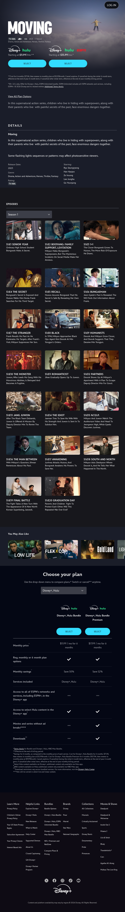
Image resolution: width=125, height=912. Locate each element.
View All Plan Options (19, 96)
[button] (34, 804)
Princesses (86, 853)
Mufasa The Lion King (108, 870)
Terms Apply (19, 749)
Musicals (85, 815)
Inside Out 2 (105, 825)
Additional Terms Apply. (54, 87)
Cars (102, 857)
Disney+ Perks (31, 815)
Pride (84, 847)
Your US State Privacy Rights (15, 826)
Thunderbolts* (106, 850)
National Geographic (71, 834)
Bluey (102, 844)
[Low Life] (24, 549)
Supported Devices (33, 841)
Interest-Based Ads (14, 847)
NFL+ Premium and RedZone (51, 842)
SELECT (27, 63)
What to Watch (31, 828)
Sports (84, 828)
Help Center (30, 834)
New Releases (31, 821)
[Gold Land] (97, 549)
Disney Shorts (87, 834)
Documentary (87, 841)
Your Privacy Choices (15, 841)
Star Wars (67, 828)
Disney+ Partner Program (32, 868)
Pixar (65, 815)
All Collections (87, 809)
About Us (29, 847)
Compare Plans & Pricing (51, 852)
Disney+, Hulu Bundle (52, 815)
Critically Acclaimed (90, 821)
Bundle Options (50, 809)
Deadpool (104, 809)
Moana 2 (103, 831)
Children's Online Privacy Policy (13, 816)
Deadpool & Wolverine (105, 816)
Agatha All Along (107, 863)
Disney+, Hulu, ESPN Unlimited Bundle (52, 823)
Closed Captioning (33, 853)
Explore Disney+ (32, 809)
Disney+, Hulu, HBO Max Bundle (52, 833)
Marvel (66, 821)
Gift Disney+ (30, 860)
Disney (65, 809)
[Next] (119, 549)
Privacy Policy (12, 809)
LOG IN (111, 5)
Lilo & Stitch (105, 838)
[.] (46, 880)
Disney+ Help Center (86, 769)
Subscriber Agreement (15, 835)
